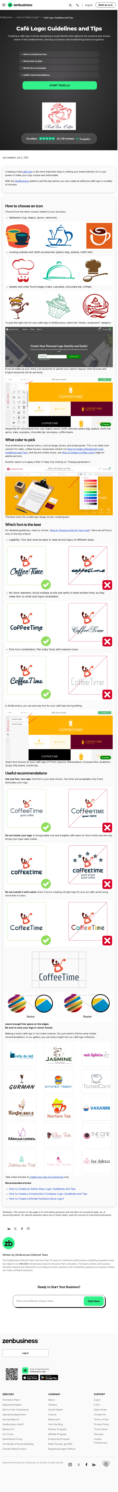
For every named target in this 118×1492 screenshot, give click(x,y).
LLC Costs (8, 1434)
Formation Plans (11, 1400)
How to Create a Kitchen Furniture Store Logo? (36, 1199)
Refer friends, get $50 (60, 1444)
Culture (52, 1414)
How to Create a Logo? (28, 18)
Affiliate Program (57, 1434)
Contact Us (100, 1414)
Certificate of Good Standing (17, 1444)
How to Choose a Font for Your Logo (70, 530)
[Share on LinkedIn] (10, 1229)
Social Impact (55, 1410)
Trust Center (101, 1429)
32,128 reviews (65, 138)
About (51, 1400)
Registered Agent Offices (62, 1449)
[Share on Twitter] (17, 1229)
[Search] (70, 5)
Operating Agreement (14, 1414)
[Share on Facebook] (23, 1229)
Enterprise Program (59, 1439)
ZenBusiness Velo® (13, 1424)
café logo (27, 172)
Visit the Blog (55, 1424)
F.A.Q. (97, 1405)
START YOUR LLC (59, 85)
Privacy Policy (101, 1424)
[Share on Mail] (29, 1229)
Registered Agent (12, 1405)
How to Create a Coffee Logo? (78, 453)
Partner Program (57, 1429)
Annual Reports (10, 1419)
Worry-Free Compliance (15, 1410)
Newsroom (54, 1419)
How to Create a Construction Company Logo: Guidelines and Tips (48, 1194)
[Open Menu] (3, 5)
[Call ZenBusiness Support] (77, 5)
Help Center (100, 1410)
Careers (52, 1405)
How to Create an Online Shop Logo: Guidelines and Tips (42, 1189)
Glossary (98, 1434)
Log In (88, 5)
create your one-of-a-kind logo (46, 1177)
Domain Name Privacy (14, 1449)
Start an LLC (105, 4)
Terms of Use (101, 1419)
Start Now (94, 1301)
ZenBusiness (6, 18)
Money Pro (8, 1429)
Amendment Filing (12, 1439)
